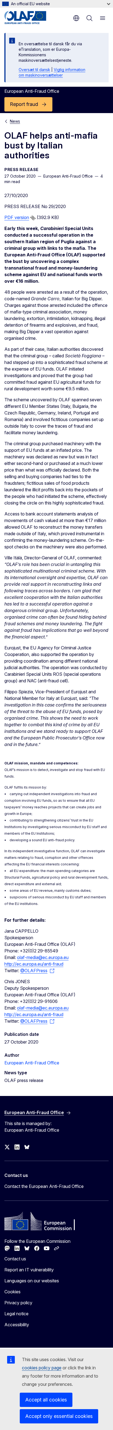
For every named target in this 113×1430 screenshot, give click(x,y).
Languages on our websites (31, 1280)
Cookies (12, 1291)
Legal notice (16, 1313)
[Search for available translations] (33, 218)
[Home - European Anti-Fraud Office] (30, 17)
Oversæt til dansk (34, 69)
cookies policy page (41, 1367)
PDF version (16, 217)
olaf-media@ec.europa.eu (43, 957)
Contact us (15, 1258)
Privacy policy (18, 1302)
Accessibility (16, 1324)
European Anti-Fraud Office (31, 1063)
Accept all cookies (46, 1400)
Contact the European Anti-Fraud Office (44, 1186)
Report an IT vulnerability (29, 1269)
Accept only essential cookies (59, 1416)
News (15, 121)
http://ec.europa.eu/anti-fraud (33, 964)
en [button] (76, 18)
